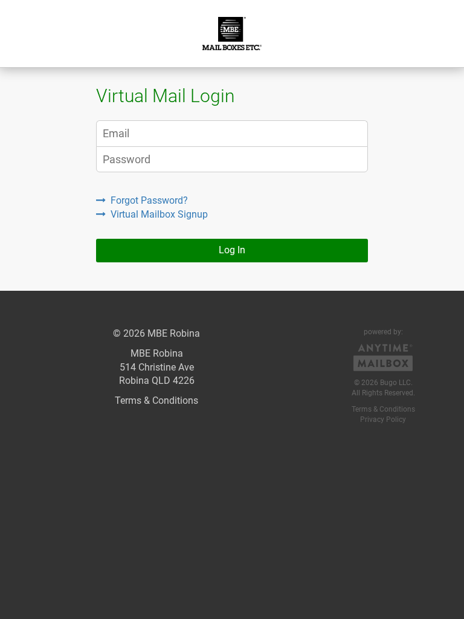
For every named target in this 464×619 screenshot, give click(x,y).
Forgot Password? (149, 200)
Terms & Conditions (156, 400)
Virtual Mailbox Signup (159, 214)
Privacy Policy (383, 419)
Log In (232, 250)
